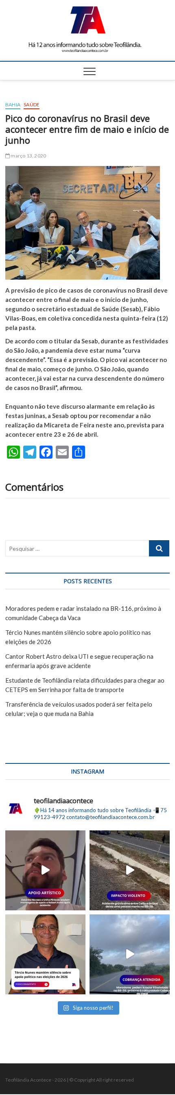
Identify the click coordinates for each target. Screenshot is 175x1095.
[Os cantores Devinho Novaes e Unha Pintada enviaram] (45, 870)
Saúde (31, 104)
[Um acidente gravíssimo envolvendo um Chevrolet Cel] (130, 870)
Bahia (12, 104)
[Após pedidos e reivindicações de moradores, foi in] (130, 954)
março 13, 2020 (28, 156)
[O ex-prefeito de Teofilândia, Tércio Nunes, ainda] (45, 954)
